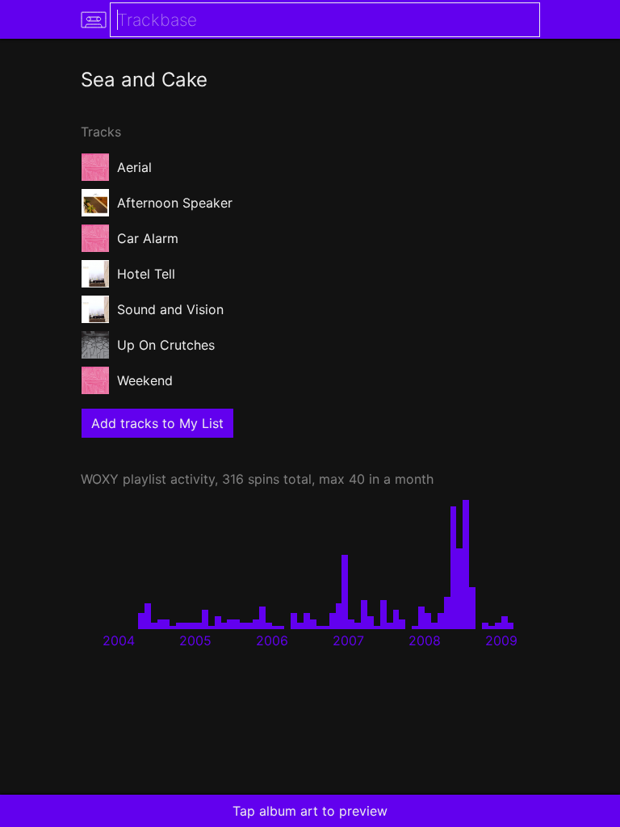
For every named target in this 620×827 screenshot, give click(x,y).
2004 (119, 640)
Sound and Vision (170, 309)
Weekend (145, 380)
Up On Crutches (166, 345)
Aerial (134, 167)
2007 (348, 640)
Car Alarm (147, 238)
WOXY (100, 479)
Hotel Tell (146, 274)
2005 (195, 640)
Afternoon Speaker (174, 203)
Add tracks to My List (157, 423)
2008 (424, 640)
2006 (272, 640)
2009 (501, 640)
